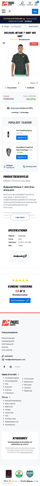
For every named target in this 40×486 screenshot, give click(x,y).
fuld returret (10, 167)
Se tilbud (28, 21)
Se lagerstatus (8, 99)
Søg (35, 11)
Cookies (17, 367)
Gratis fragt (15, 108)
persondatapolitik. (26, 452)
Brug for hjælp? (33, 26)
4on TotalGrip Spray (24, 130)
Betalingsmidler (31, 166)
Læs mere (20, 217)
